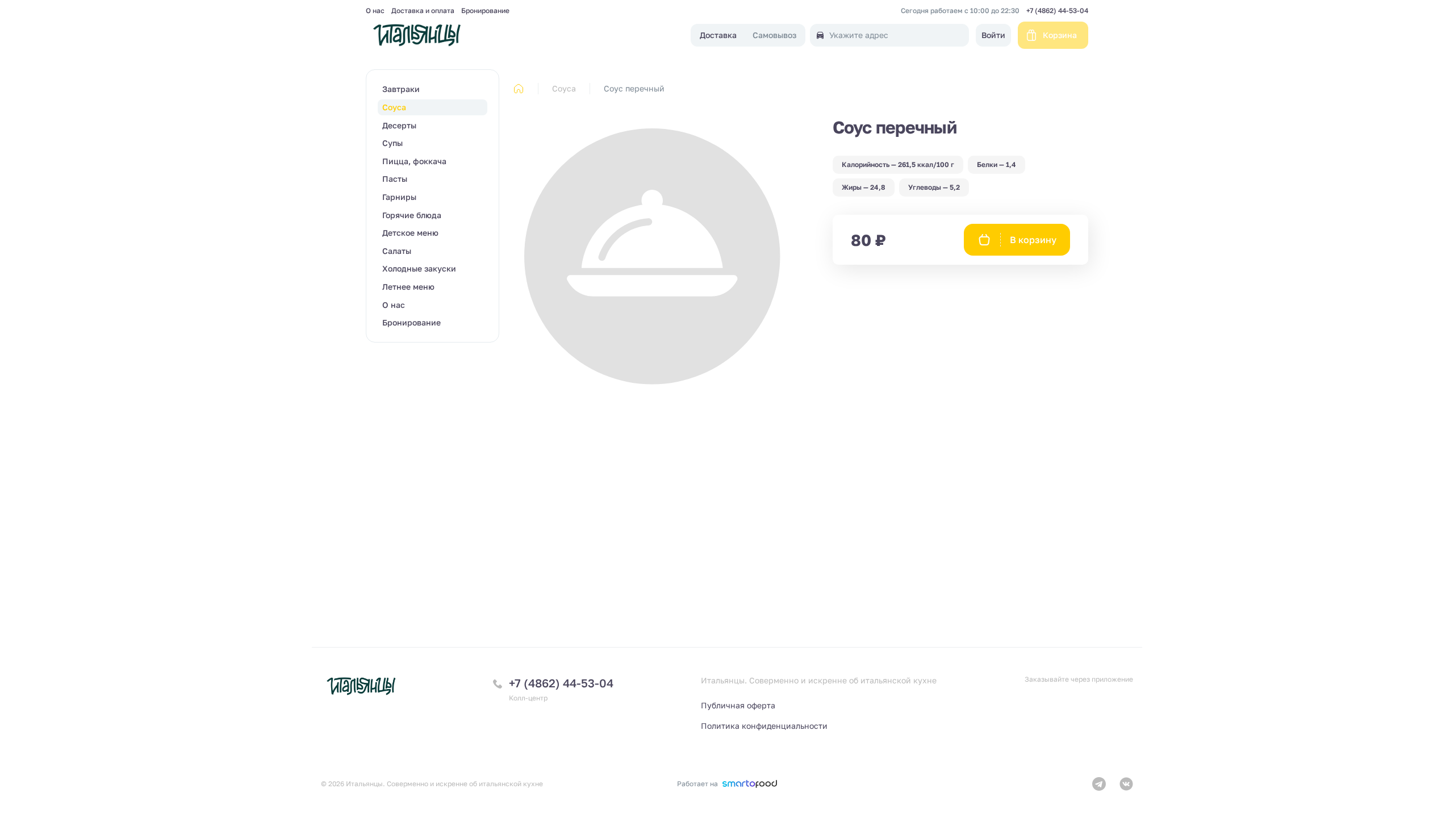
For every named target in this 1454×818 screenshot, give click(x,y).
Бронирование (485, 11)
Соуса (564, 88)
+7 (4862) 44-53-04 (1057, 11)
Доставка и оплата (422, 11)
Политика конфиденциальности (764, 726)
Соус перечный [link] (634, 88)
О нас (375, 11)
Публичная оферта (738, 705)
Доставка (718, 35)
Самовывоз (774, 35)
